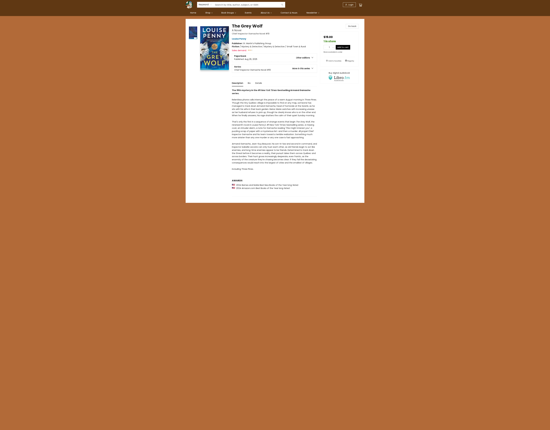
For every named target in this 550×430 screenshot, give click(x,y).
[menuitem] (193, 12)
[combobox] (205, 4)
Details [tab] (258, 83)
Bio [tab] (249, 83)
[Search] (282, 5)
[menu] (275, 12)
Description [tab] (237, 83)
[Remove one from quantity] (325, 47)
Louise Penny (239, 38)
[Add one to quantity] (333, 47)
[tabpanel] (274, 143)
